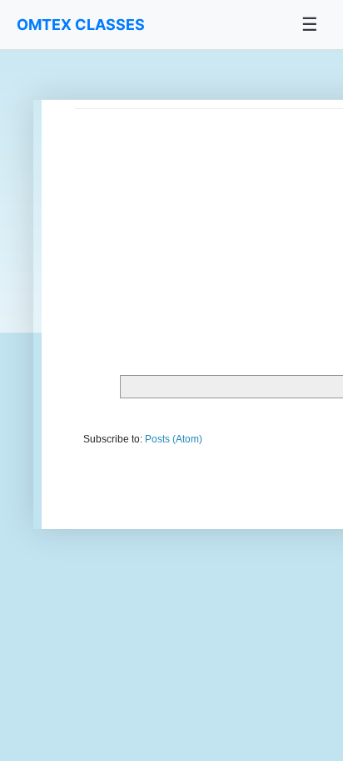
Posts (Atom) (173, 439)
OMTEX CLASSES (81, 24)
